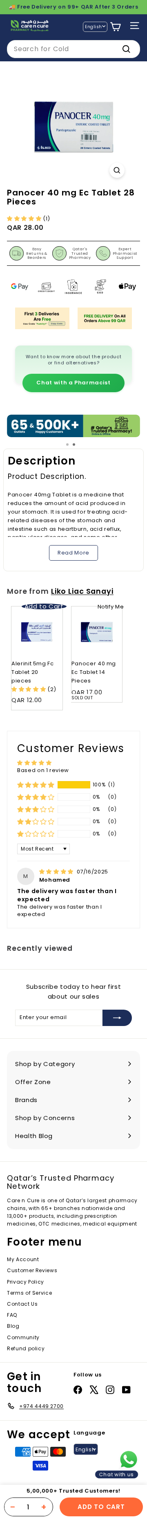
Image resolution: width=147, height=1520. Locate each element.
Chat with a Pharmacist (73, 382)
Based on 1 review (43, 770)
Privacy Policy (25, 1281)
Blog (13, 1325)
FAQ (12, 1314)
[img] (57, 872)
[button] (25, 218)
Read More (73, 553)
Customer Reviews (32, 1270)
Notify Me (111, 607)
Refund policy (26, 1348)
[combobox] (73, 49)
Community (23, 1337)
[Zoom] (117, 170)
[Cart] (115, 27)
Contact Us (22, 1303)
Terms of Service (29, 1292)
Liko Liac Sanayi (82, 591)
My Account (23, 1259)
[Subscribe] (117, 1018)
